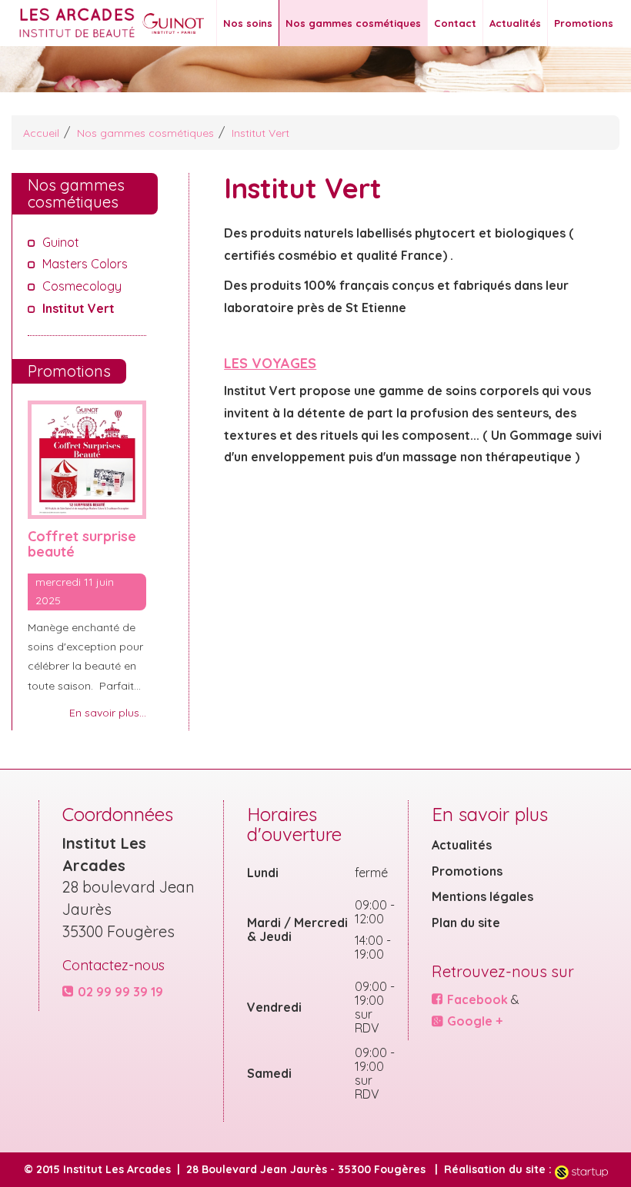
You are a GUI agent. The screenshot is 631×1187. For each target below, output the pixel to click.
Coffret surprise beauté (82, 543)
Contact (455, 23)
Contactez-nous (113, 965)
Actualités (515, 23)
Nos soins (247, 23)
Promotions (583, 23)
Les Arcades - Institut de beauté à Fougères (88, 23)
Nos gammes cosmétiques (353, 23)
